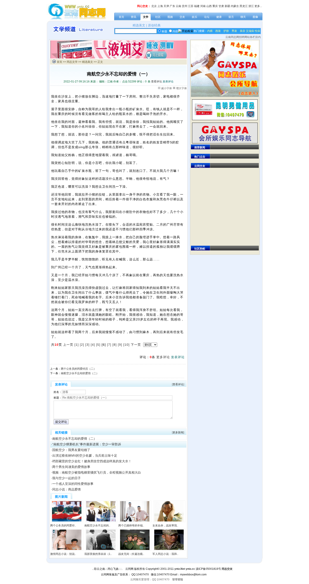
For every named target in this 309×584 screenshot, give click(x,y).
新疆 (227, 6)
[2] (82, 344)
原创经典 (154, 25)
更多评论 (163, 357)
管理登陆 (177, 579)
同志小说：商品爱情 (66, 489)
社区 (158, 17)
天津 (166, 6)
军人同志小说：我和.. (165, 554)
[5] (98, 344)
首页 (121, 17)
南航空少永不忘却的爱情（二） (80, 373)
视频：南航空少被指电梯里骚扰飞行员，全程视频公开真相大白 (96, 472)
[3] (87, 344)
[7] (109, 344)
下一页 (136, 344)
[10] (126, 344)
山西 (209, 6)
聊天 (243, 17)
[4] (93, 344)
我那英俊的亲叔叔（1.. (98, 554)
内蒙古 (235, 6)
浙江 (251, 6)
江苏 (190, 6)
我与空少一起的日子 (66, 478)
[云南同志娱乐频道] (118, 57)
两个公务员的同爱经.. (63, 525)
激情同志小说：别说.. (63, 554)
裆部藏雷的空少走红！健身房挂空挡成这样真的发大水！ (91, 461)
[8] (114, 344)
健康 (219, 17)
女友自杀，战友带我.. (165, 525)
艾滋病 (250, 31)
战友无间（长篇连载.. (131, 554)
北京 (154, 6)
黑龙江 (244, 6)
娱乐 (194, 17)
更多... (258, 6)
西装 (218, 31)
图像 (255, 17)
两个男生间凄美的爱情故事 (71, 467)
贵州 (184, 6)
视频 (170, 17)
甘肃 (221, 6)
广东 (172, 6)
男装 (234, 31)
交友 (182, 17)
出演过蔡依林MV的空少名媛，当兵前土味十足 (84, 455)
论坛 (206, 17)
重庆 (215, 6)
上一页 (68, 344)
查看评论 (156, 81)
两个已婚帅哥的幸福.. (131, 525)
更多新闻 (178, 432)
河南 (203, 6)
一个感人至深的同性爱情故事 (72, 484)
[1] (76, 344)
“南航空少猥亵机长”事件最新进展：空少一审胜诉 (86, 444)
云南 (178, 6)
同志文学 (72, 61)
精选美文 (139, 25)
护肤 (226, 31)
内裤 (210, 31)
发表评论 (168, 81)
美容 (242, 31)
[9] (120, 344)
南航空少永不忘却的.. (97, 525)
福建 (197, 6)
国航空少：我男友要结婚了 (71, 450)
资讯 (133, 17)
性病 (257, 31)
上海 (160, 6)
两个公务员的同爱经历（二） (78, 368)
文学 (145, 17)
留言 (231, 17)
